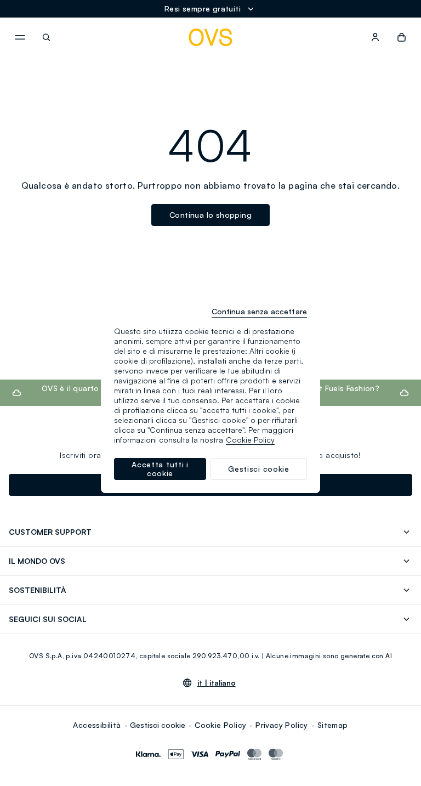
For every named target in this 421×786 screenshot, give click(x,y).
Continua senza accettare (259, 311)
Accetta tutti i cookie (160, 469)
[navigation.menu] (20, 37)
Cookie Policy (220, 725)
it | (216, 682)
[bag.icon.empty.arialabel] (401, 37)
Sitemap (332, 725)
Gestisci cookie (157, 725)
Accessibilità (97, 725)
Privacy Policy (281, 725)
